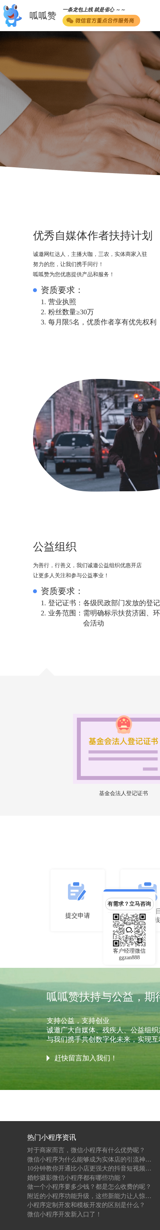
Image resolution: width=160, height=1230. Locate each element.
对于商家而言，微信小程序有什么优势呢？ (86, 1150)
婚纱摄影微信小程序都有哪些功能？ (77, 1177)
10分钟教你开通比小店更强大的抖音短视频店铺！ (89, 1168)
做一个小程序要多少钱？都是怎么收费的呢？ (89, 1186)
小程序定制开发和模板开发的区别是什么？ (86, 1205)
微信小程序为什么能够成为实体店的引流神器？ (89, 1159)
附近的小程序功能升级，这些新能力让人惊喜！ (89, 1196)
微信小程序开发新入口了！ (64, 1214)
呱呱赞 (43, 16)
